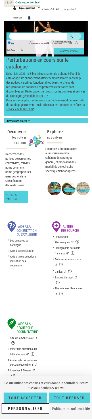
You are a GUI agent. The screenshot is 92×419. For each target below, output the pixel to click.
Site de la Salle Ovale (22, 338)
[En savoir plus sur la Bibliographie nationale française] (73, 253)
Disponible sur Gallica (40, 43)
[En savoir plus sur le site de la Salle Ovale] (13, 343)
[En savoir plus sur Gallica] (70, 271)
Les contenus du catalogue (19, 243)
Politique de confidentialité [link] (71, 408)
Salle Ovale (11, 50)
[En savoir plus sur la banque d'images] (58, 282)
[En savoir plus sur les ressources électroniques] (77, 242)
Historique (18, 17)
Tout (12, 43)
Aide (58, 9)
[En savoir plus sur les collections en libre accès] (61, 293)
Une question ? (69, 9)
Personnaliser (25, 408)
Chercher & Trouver (20, 370)
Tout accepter (25, 397)
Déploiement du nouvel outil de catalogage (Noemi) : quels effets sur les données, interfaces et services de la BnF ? (45, 104)
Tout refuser (69, 397)
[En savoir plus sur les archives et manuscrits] (61, 264)
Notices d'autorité (13, 197)
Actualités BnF (48, 9)
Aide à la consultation (22, 251)
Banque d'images (64, 277)
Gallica (59, 272)
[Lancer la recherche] (72, 36)
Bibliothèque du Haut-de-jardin (63, 42)
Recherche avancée (69, 51)
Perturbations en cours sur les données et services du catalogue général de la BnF (45, 93)
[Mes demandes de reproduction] (30, 17)
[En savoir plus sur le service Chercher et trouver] (13, 375)
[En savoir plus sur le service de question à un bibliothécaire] (33, 354)
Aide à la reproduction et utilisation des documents (23, 260)
